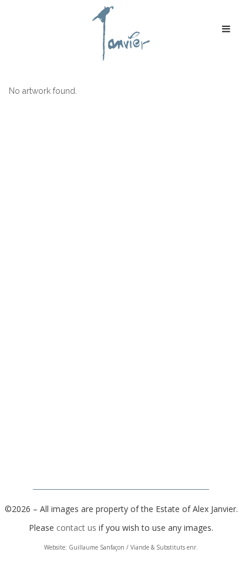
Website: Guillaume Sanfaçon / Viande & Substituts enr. (121, 547)
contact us (76, 527)
